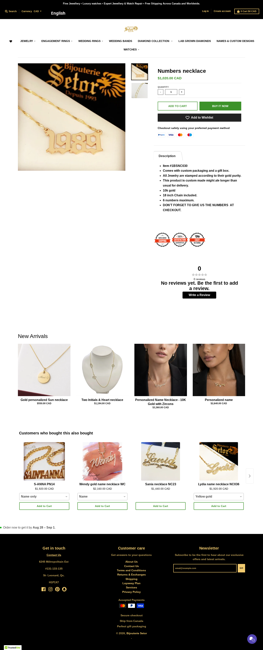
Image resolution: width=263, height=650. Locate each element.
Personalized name (219, 400)
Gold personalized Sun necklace (44, 400)
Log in (205, 11)
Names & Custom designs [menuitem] (235, 41)
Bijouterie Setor (136, 633)
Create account (222, 11)
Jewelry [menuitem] (26, 41)
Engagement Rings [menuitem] (55, 41)
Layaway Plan (131, 583)
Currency (27, 11)
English (58, 13)
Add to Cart (44, 506)
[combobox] (58, 13)
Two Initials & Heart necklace (102, 400)
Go (241, 568)
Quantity (163, 87)
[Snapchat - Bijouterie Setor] (64, 589)
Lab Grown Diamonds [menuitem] (194, 41)
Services (131, 587)
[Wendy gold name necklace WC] (102, 461)
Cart (248, 11)
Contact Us (54, 554)
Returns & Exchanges (131, 574)
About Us (131, 561)
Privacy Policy (131, 591)
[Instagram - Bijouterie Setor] (50, 589)
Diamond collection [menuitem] (154, 41)
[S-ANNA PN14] (44, 461)
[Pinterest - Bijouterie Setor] (57, 589)
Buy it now (220, 106)
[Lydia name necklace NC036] (219, 461)
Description (167, 156)
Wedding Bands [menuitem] (120, 41)
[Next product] (250, 476)
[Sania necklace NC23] (161, 461)
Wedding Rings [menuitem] (89, 41)
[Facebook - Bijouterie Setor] (43, 589)
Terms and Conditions (131, 570)
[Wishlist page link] (10, 43)
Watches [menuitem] (130, 49)
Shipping (131, 579)
